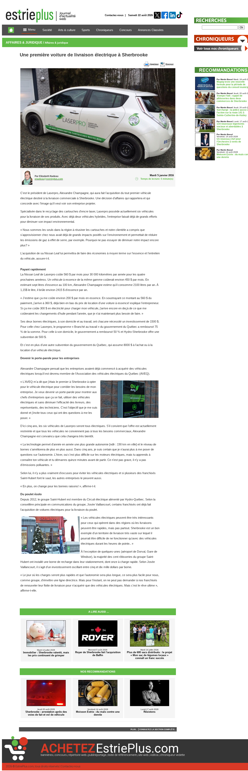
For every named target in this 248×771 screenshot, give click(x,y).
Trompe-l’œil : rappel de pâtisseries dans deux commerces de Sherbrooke (232, 98)
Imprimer (154, 64)
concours (61, 755)
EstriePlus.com (25, 766)
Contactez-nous (114, 15)
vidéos (154, 755)
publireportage (97, 755)
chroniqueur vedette (172, 755)
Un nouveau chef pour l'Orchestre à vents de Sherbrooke (229, 142)
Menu (31, 29)
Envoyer (170, 64)
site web (143, 755)
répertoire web (77, 755)
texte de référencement (122, 755)
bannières (47, 755)
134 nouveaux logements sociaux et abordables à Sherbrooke (230, 126)
